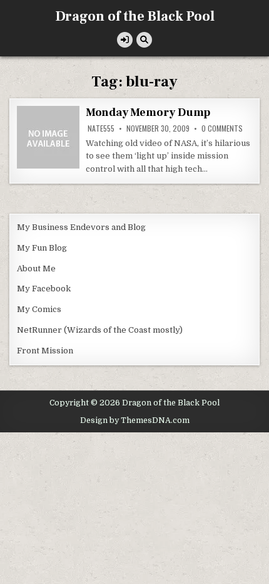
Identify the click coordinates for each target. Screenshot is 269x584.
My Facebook (44, 288)
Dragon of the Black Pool (135, 16)
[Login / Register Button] (125, 40)
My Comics (39, 309)
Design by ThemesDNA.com (135, 420)
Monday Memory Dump (148, 112)
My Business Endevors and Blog (81, 227)
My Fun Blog (42, 248)
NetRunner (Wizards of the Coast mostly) (100, 330)
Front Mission (45, 350)
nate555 (101, 128)
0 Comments (222, 128)
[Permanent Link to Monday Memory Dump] (48, 137)
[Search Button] (144, 40)
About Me (36, 268)
